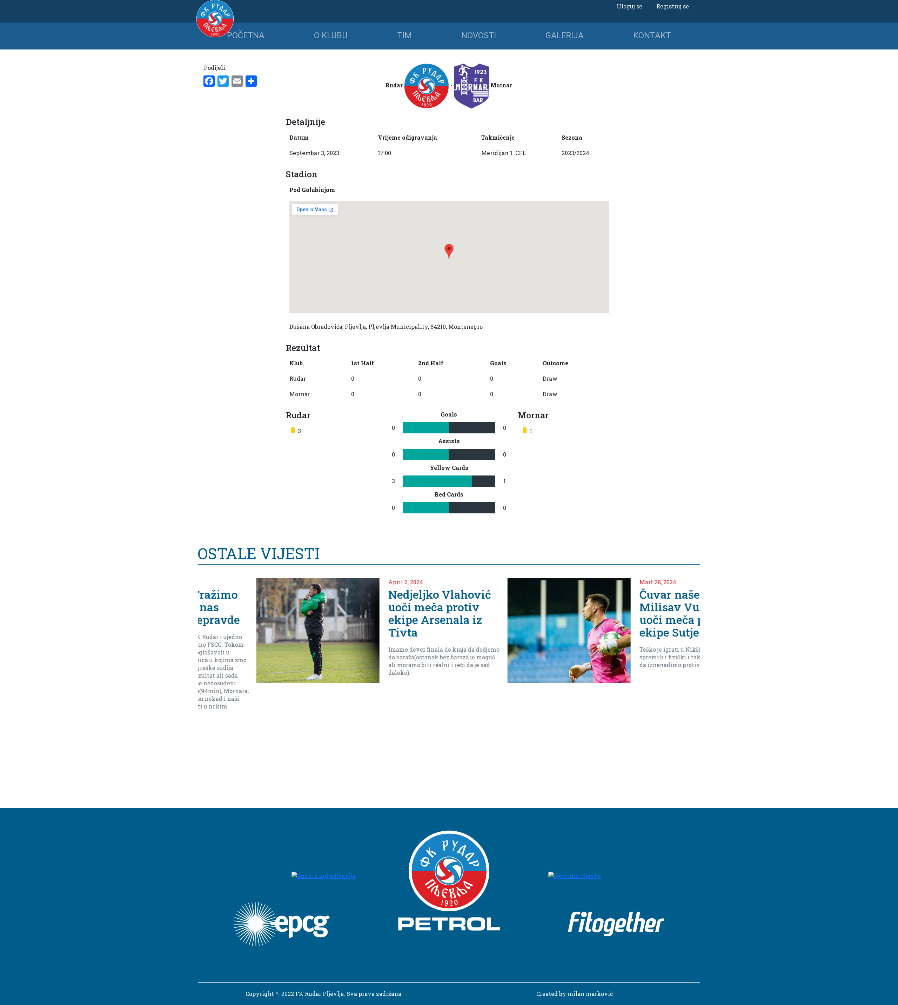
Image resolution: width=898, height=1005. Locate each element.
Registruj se (672, 6)
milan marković (590, 993)
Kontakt (652, 35)
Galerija (564, 35)
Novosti (478, 35)
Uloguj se (629, 6)
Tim (404, 35)
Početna (245, 35)
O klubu (331, 35)
